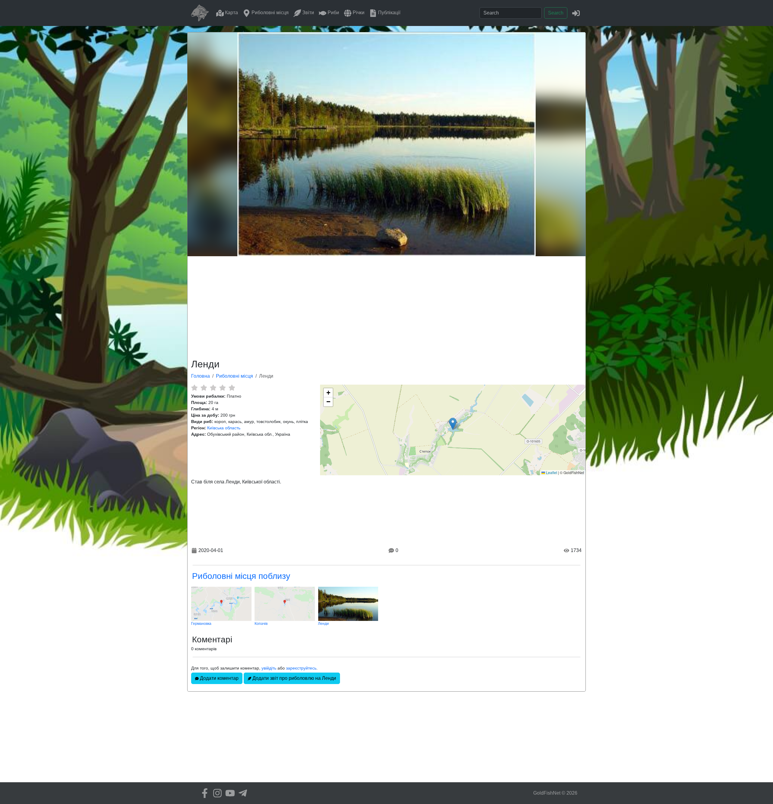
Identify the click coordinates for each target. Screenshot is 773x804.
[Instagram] (216, 793)
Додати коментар (219, 678)
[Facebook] (203, 793)
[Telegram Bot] (241, 793)
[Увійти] (576, 13)
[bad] (194, 388)
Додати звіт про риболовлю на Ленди (293, 678)
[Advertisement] (386, 306)
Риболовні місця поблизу (241, 576)
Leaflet (551, 472)
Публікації (388, 12)
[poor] (203, 388)
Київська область (223, 427)
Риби (332, 12)
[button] (453, 424)
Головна (200, 376)
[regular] (213, 388)
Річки (357, 12)
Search (555, 12)
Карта (231, 12)
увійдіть (268, 668)
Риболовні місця (269, 12)
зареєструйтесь (301, 668)
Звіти (307, 12)
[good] (222, 388)
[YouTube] (228, 793)
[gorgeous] (232, 388)
